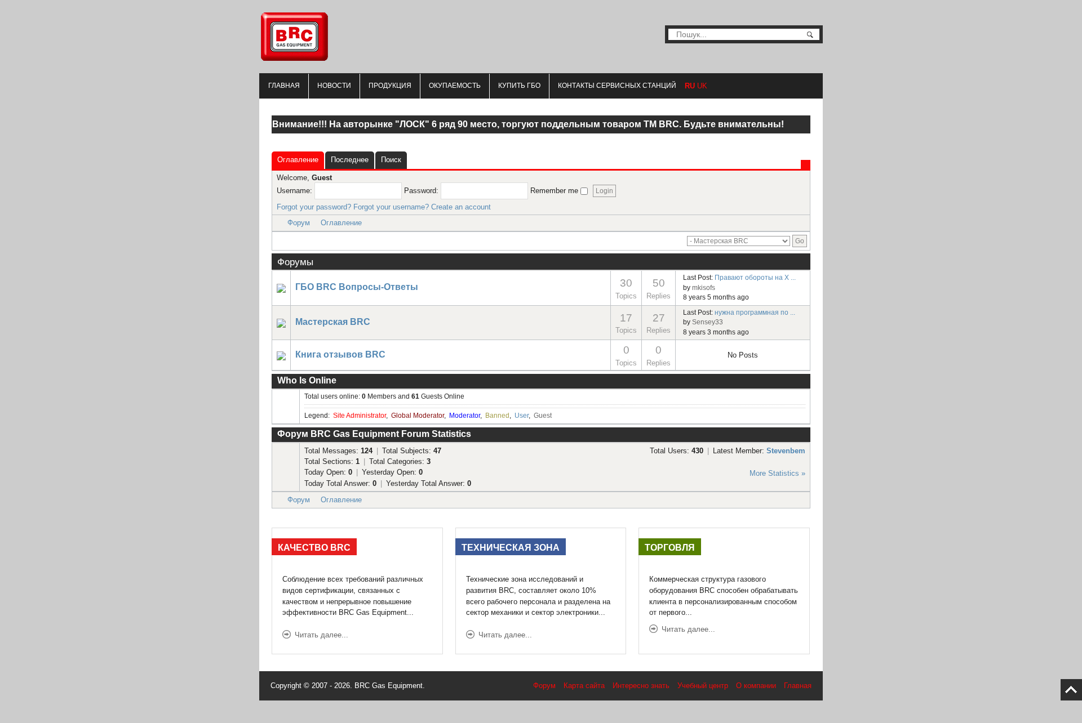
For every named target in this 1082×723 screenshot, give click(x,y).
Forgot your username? (391, 207)
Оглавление (341, 222)
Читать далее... (321, 635)
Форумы (295, 261)
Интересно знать (641, 685)
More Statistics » (777, 473)
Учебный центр (702, 685)
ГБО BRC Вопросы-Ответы (356, 287)
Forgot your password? (314, 207)
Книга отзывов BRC (340, 354)
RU (690, 86)
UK (702, 86)
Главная (284, 86)
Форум (298, 222)
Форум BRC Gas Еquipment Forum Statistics (374, 434)
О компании (756, 685)
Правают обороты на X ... (755, 278)
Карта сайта (584, 685)
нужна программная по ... (755, 312)
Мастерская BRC (332, 322)
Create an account (461, 207)
